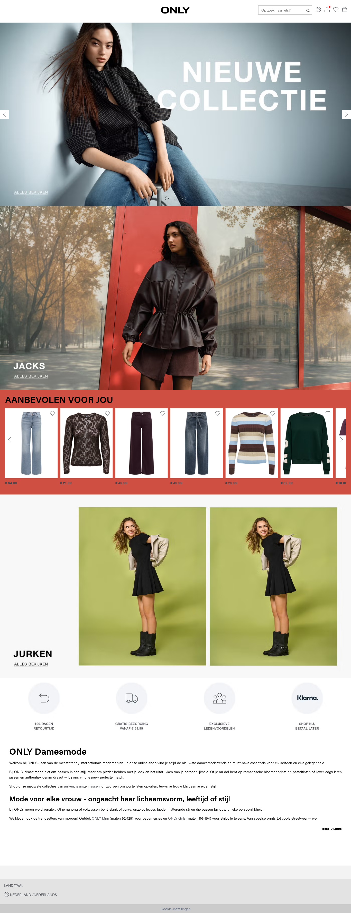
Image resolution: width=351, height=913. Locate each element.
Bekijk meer (332, 829)
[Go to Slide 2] (175, 198)
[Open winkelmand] (344, 10)
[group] (31, 449)
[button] (31, 443)
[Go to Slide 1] (167, 198)
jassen (95, 786)
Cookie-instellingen (176, 908)
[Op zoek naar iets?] (308, 10)
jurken (69, 786)
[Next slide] (346, 114)
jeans (80, 786)
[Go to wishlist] (335, 10)
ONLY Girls (177, 818)
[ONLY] (175, 12)
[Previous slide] (4, 114)
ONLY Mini (100, 818)
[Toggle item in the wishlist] (52, 413)
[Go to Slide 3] (184, 198)
